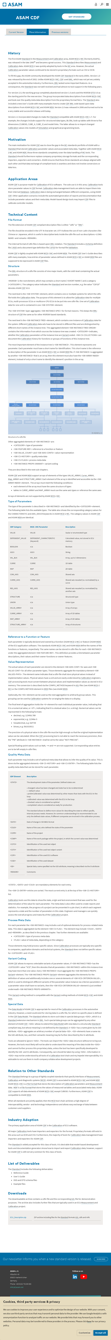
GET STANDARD (77, 17)
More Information (37, 32)
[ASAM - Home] (12, 3)
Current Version (16, 32)
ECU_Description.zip (18, 1217)
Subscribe (101, 1259)
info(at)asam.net (16, 1287)
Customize (84, 1332)
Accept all (100, 1332)
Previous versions (60, 32)
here (89, 1321)
